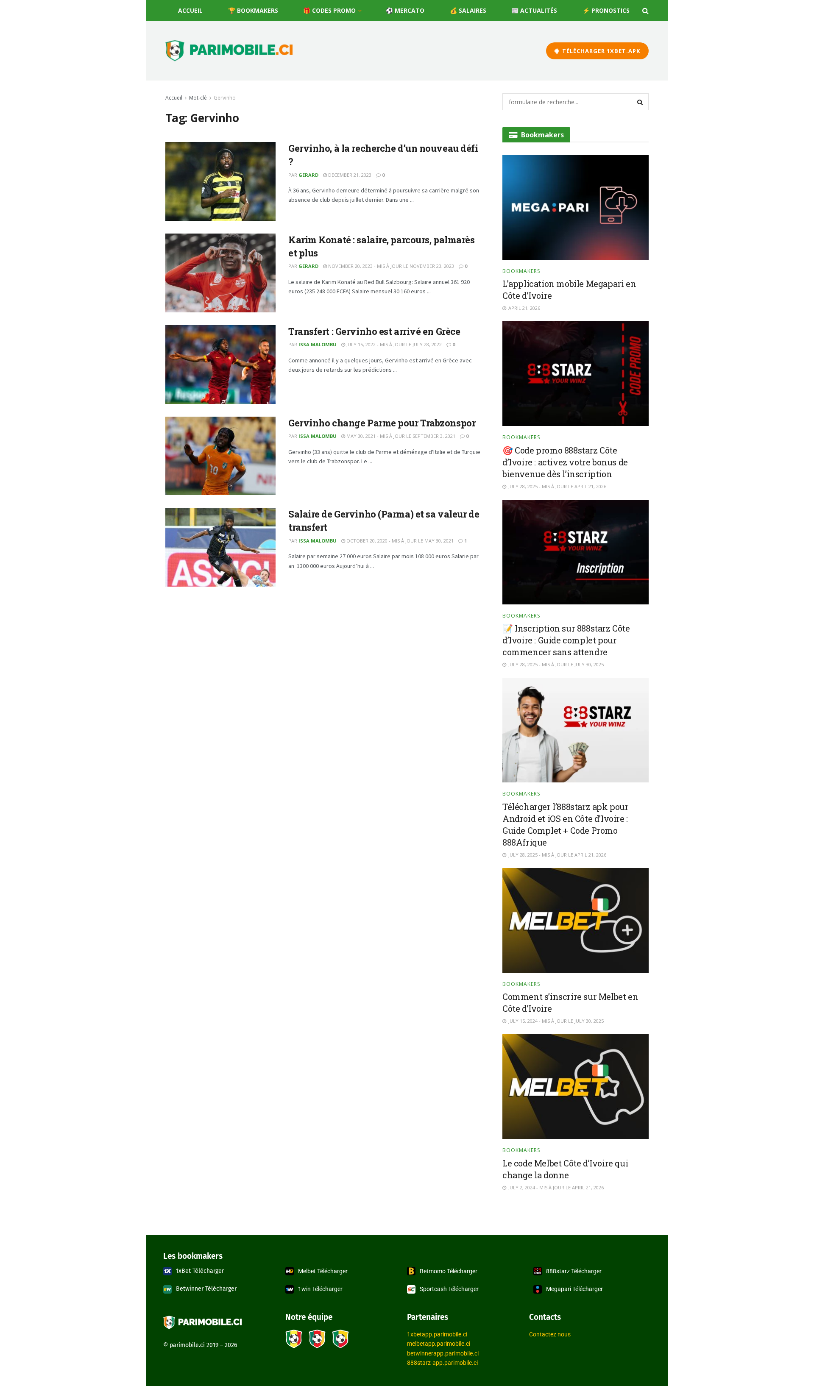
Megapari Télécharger (574, 1289)
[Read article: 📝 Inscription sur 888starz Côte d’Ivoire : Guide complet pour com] (575, 552)
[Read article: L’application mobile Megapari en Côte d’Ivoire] (575, 207)
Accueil (190, 10)
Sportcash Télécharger (449, 1289)
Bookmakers (521, 271)
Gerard (308, 175)
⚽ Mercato (405, 10)
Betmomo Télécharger (448, 1271)
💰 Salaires (468, 10)
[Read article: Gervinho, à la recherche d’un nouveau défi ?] (220, 181)
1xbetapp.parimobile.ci (437, 1334)
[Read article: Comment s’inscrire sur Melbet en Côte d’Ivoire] (575, 920)
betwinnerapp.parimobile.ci (443, 1353)
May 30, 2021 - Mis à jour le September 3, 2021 (400, 436)
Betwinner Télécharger (206, 1288)
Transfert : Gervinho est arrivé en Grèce (374, 331)
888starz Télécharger (574, 1271)
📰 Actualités (534, 10)
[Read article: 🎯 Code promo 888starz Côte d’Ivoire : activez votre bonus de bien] (575, 373)
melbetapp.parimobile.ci (438, 1343)
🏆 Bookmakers (253, 10)
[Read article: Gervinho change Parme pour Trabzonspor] (220, 456)
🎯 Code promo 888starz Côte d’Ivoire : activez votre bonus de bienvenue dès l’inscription (565, 462)
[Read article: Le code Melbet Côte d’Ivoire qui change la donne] (575, 1086)
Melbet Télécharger (323, 1271)
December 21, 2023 (349, 175)
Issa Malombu (317, 344)
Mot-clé (198, 97)
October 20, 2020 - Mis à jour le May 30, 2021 (399, 540)
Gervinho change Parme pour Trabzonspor (381, 423)
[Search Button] (645, 10)
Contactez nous (550, 1334)
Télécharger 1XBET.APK (600, 51)
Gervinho (225, 97)
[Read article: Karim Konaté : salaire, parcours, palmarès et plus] (220, 273)
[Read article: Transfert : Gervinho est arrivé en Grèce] (220, 364)
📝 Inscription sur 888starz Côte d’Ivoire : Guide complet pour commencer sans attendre (566, 640)
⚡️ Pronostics (606, 10)
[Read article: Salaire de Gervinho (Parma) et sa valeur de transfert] (220, 547)
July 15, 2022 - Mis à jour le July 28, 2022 (393, 344)
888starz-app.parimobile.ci (442, 1362)
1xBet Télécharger (200, 1271)
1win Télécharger (320, 1289)
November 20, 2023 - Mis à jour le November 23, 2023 (390, 266)
